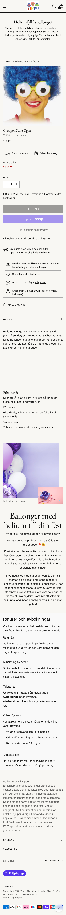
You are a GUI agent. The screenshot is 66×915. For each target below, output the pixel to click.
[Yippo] (33, 6)
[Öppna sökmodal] (53, 6)
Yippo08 (8, 135)
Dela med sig (16, 305)
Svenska (7, 886)
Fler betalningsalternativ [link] (33, 229)
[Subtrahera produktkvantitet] (6, 184)
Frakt (24, 238)
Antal (6, 177)
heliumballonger (28, 347)
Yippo (23, 891)
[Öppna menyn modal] (4, 6)
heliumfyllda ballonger (28, 274)
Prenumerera (54, 861)
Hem (8, 61)
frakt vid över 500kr (29, 290)
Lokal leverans (33, 193)
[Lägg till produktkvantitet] (16, 184)
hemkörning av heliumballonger (29, 267)
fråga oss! (40, 282)
